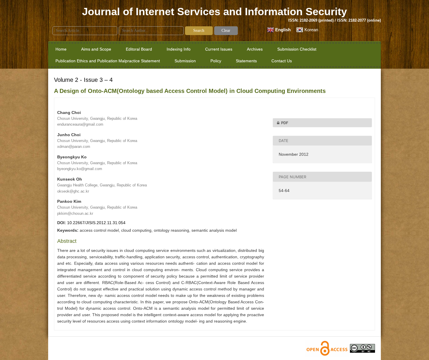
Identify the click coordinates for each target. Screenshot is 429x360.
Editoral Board (139, 49)
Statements (246, 60)
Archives (255, 49)
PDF (284, 122)
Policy (215, 60)
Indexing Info (179, 49)
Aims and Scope (96, 49)
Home (61, 49)
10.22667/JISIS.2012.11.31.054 (96, 222)
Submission (185, 60)
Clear (226, 30)
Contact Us (281, 60)
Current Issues (218, 49)
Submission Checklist (296, 49)
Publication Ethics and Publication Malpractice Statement (107, 60)
